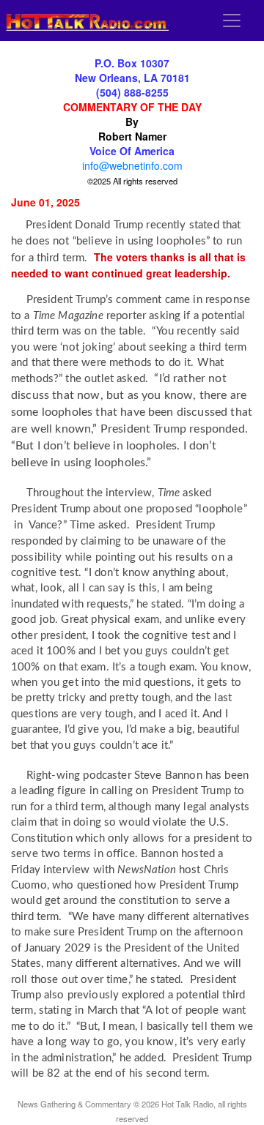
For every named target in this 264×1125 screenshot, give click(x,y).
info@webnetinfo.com (132, 165)
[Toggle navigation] (231, 20)
